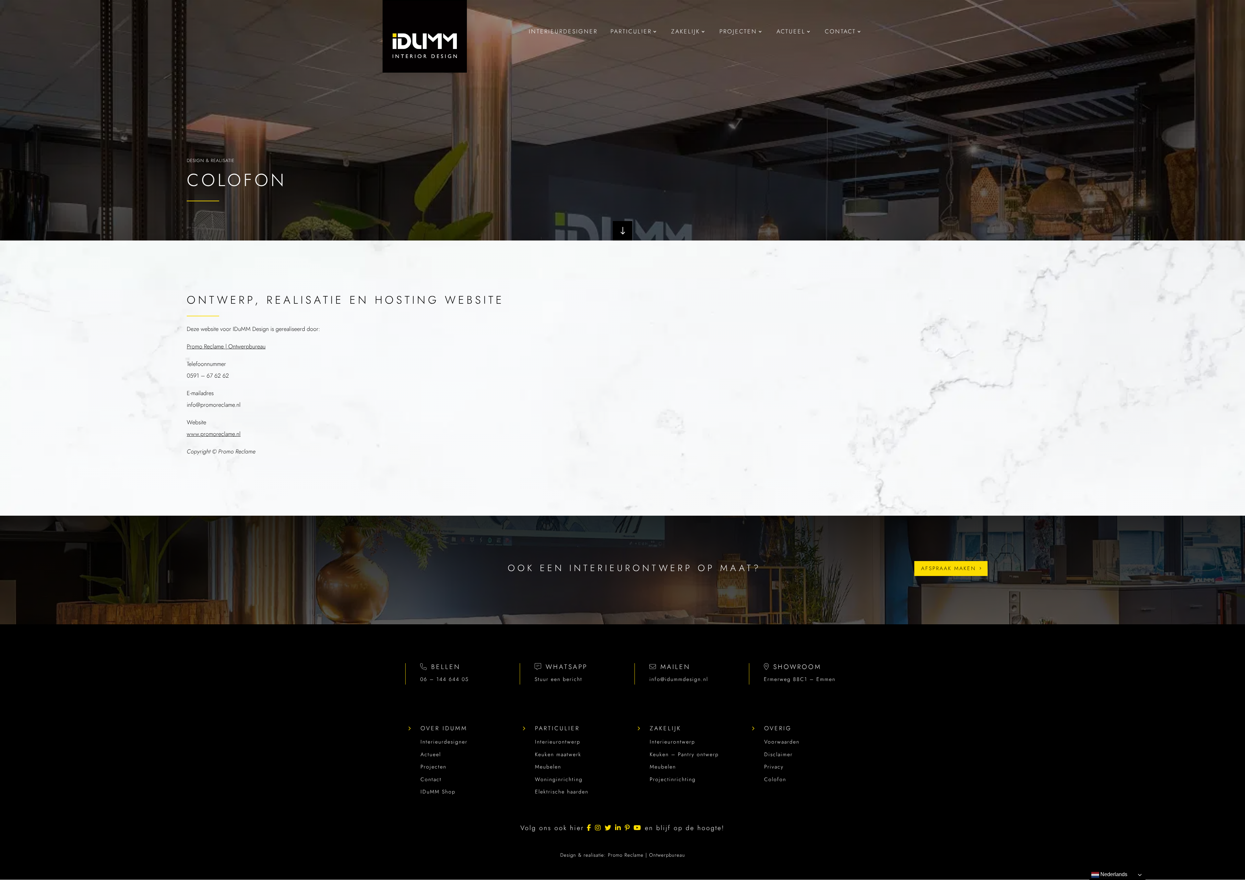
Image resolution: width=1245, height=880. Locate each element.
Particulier (557, 728)
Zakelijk (665, 728)
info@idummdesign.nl (678, 679)
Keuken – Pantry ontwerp (684, 754)
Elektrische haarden (561, 791)
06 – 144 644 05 (444, 679)
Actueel (431, 754)
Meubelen (548, 766)
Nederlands (1113, 874)
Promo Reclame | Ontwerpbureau (226, 346)
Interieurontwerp (557, 741)
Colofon (775, 779)
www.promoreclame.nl (214, 434)
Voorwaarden (782, 741)
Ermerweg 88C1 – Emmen (800, 679)
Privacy (774, 766)
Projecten (433, 766)
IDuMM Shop (438, 791)
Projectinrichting (673, 779)
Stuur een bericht (558, 679)
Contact (431, 779)
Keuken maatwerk (558, 754)
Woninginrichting (559, 779)
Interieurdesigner (444, 741)
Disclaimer (778, 754)
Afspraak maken (948, 568)
